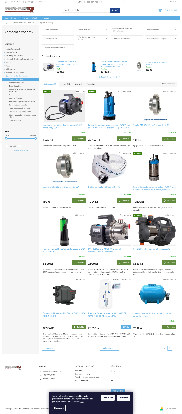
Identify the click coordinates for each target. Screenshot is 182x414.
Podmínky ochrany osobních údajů (87, 377)
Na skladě (14, 146)
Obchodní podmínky (94, 2)
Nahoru (49, 348)
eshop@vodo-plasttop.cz (52, 371)
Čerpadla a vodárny (16, 79)
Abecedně (91, 84)
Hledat (115, 10)
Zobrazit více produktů (108, 77)
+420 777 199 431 (49, 375)
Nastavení (59, 408)
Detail (126, 327)
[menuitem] (11, 18)
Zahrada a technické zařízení (17, 76)
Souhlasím (123, 397)
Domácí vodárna (15, 86)
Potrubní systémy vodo (15, 72)
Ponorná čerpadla (16, 98)
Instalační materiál (13, 49)
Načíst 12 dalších (109, 348)
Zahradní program (15, 120)
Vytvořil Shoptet (171, 409)
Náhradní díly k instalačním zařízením (19, 59)
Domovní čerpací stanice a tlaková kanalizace (22, 90)
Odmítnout (108, 397)
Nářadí (8, 62)
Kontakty (78, 2)
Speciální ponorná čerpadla (19, 108)
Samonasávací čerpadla (18, 105)
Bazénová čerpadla (16, 83)
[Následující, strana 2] (169, 348)
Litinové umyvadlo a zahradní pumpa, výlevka (22, 116)
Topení (8, 66)
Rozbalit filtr (19, 150)
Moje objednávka (81, 380)
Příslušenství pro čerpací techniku (22, 101)
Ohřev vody (10, 69)
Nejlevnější (66, 84)
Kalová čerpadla (15, 95)
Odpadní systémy (12, 52)
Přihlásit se (118, 391)
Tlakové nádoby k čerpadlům (20, 111)
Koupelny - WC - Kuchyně (15, 56)
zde (82, 401)
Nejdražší (78, 84)
